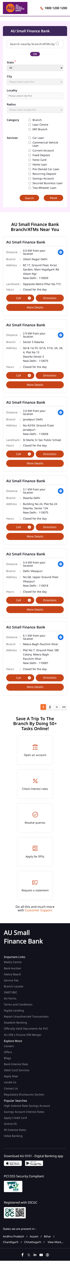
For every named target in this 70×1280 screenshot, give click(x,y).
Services (12, 138)
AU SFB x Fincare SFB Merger (22, 1035)
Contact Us (11, 1088)
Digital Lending (14, 1010)
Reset (53, 198)
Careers (9, 1046)
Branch (37, 120)
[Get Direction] (61, 252)
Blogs (7, 1058)
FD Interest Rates (15, 1130)
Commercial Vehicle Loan (45, 144)
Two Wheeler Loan (44, 187)
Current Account (43, 150)
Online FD (11, 1124)
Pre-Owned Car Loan (45, 169)
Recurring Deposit (44, 173)
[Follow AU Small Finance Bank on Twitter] (29, 1254)
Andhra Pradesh (13, 1236)
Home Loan (39, 164)
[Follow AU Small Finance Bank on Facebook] (22, 1254)
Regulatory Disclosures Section (24, 1094)
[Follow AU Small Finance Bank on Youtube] (41, 1254)
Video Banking (13, 1136)
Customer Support (38, 910)
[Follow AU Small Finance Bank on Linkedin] (35, 1254)
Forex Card (39, 159)
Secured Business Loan (47, 183)
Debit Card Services (16, 1070)
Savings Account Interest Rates (24, 1112)
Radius (11, 104)
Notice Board (12, 974)
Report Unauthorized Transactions (26, 1016)
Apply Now (11, 1076)
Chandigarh (10, 1242)
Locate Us (10, 1082)
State (11, 62)
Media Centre (13, 962)
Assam (34, 1236)
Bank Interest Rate (16, 1064)
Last (64, 707)
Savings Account (43, 178)
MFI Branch (39, 129)
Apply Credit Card (16, 1118)
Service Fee (11, 980)
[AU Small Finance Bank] (15, 8)
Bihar (47, 1236)
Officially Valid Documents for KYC (26, 1028)
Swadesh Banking (15, 1022)
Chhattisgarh (32, 1242)
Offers (8, 1052)
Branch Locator (14, 986)
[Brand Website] (47, 1254)
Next (57, 707)
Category (13, 120)
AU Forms (10, 998)
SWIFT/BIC (10, 992)
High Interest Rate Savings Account (27, 1106)
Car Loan (38, 137)
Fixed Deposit (41, 155)
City (9, 76)
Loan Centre (40, 124)
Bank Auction (12, 968)
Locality (12, 90)
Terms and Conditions (18, 1004)
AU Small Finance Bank (25, 242)
